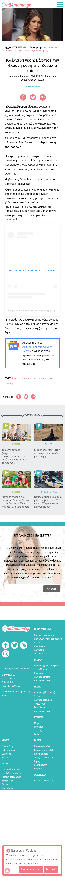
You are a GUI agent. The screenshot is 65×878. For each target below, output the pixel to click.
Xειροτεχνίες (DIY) (43, 750)
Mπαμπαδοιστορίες (11, 769)
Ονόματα (6, 784)
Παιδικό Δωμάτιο (42, 746)
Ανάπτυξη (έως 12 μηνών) (47, 665)
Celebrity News (9, 750)
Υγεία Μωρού (41, 669)
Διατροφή (39, 650)
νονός (51, 378)
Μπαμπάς (38, 726)
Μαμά (37, 723)
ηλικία (36, 378)
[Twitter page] (15, 645)
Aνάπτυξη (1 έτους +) (44, 692)
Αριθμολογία (8, 780)
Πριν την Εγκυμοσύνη (44, 635)
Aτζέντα (6, 757)
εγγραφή (51, 588)
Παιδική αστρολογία (11, 776)
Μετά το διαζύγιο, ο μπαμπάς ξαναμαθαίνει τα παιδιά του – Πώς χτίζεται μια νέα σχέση (15, 501)
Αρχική (8, 47)
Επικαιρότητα (36, 47)
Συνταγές (6, 753)
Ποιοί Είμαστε (9, 678)
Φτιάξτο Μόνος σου (44, 757)
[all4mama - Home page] (16, 4)
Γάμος (37, 761)
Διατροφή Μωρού (43, 676)
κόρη (43, 378)
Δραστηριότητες (42, 680)
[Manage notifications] (7, 870)
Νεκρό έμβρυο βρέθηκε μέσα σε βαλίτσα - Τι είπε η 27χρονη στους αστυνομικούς (48, 501)
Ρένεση (9, 383)
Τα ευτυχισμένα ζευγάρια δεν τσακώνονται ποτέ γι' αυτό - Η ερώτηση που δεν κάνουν (15, 456)
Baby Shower (40, 764)
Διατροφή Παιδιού (43, 699)
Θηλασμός (39, 673)
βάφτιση (16, 378)
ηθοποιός (27, 378)
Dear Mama (7, 788)
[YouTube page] (24, 645)
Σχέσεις (38, 730)
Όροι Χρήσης (8, 682)
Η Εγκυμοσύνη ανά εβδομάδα (48, 638)
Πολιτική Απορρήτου (31, 869)
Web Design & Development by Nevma (16, 693)
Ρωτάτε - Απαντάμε (43, 780)
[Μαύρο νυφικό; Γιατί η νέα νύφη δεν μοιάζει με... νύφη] (48, 432)
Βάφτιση (38, 768)
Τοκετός (38, 653)
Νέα (26, 47)
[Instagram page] (6, 654)
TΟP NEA (18, 47)
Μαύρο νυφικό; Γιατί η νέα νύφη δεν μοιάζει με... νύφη (47, 453)
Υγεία (37, 642)
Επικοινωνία (8, 674)
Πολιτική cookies (11, 685)
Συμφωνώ (51, 869)
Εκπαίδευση (40, 707)
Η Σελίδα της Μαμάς (11, 773)
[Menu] (59, 4)
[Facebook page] (6, 645)
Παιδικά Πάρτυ (41, 753)
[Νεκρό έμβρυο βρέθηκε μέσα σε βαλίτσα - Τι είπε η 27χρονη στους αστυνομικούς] (48, 479)
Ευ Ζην (37, 734)
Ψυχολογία (39, 646)
